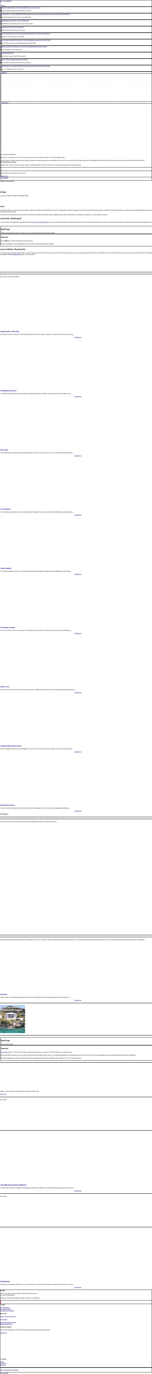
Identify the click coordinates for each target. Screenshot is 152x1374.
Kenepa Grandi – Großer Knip (9, 331)
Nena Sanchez (5, 1052)
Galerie (37, 1058)
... (73, 334)
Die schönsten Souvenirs (7, 627)
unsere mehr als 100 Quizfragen (40, 222)
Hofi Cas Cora (4, 686)
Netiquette (15, 1370)
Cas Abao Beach (5, 509)
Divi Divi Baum (5, 1281)
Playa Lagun (4, 450)
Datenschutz (7, 1370)
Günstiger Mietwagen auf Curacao (10, 746)
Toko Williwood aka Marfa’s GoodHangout (13, 1185)
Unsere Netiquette (5, 568)
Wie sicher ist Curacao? (7, 805)
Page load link (4, 1373)
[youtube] (0, 1302)
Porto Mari (3, 994)
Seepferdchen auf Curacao (8, 390)
